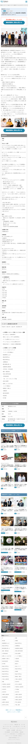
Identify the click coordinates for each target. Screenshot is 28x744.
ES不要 (3, 663)
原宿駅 (16, 671)
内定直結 (17, 661)
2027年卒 (17, 691)
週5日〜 (16, 663)
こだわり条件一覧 (15, 726)
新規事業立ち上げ (5, 643)
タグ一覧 (23, 724)
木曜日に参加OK (18, 699)
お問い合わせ (19, 730)
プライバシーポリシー (21, 728)
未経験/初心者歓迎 (19, 648)
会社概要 (13, 730)
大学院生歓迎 (5, 653)
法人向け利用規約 (15, 732)
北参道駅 (4, 699)
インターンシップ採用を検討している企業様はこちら (14, 733)
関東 (3, 681)
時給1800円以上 (5, 676)
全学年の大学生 (5, 704)
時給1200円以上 (5, 645)
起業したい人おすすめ (6, 656)
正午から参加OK (18, 684)
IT (2, 638)
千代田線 (17, 689)
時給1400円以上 (18, 668)
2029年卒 (17, 681)
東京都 (3, 640)
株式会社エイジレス (12, 406)
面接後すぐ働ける (5, 658)
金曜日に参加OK (5, 702)
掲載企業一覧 (17, 724)
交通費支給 (17, 645)
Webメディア (18, 666)
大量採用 (17, 658)
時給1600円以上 (5, 674)
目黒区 (16, 640)
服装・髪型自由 (5, 650)
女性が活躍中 (18, 653)
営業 (16, 638)
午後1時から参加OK (6, 686)
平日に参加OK (18, 702)
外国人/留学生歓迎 (19, 650)
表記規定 (21, 732)
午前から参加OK (5, 679)
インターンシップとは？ (8, 724)
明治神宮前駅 (5, 697)
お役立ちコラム (6, 728)
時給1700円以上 (18, 674)
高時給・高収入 (18, 676)
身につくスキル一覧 (7, 726)
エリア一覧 (23, 726)
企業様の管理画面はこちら (14, 737)
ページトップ (25, 717)
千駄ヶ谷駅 (17, 704)
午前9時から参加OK (6, 684)
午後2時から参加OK (19, 686)
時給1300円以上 (5, 668)
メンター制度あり (18, 656)
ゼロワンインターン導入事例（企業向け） (14, 735)
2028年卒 (4, 689)
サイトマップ (12, 728)
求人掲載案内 (7, 732)
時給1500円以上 (5, 671)
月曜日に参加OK (5, 694)
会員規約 (8, 730)
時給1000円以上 (18, 643)
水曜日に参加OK (18, 697)
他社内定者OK (5, 661)
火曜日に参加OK (18, 694)
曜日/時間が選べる (6, 648)
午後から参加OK (18, 679)
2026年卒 (4, 691)
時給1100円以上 (5, 666)
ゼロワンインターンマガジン (14, 739)
